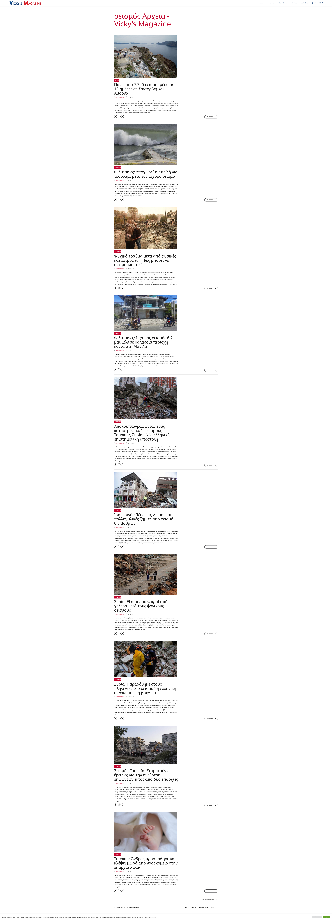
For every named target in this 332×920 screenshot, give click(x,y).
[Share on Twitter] (119, 116)
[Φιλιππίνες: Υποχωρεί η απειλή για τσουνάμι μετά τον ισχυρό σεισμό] (166, 144)
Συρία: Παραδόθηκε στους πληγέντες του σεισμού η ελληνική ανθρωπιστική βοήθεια (145, 688)
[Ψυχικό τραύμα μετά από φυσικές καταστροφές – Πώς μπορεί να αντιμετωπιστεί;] (166, 228)
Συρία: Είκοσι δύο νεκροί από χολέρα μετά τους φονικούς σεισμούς (141, 606)
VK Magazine (120, 97)
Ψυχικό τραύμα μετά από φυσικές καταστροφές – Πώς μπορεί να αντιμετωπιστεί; (145, 260)
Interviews (261, 3)
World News (304, 3)
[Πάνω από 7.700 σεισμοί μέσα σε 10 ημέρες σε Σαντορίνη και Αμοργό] (166, 56)
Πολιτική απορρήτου (190, 907)
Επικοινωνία (214, 907)
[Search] (322, 3)
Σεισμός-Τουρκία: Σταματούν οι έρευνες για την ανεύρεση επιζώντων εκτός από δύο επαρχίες (146, 775)
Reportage (272, 3)
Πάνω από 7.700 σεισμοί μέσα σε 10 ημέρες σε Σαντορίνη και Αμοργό (144, 89)
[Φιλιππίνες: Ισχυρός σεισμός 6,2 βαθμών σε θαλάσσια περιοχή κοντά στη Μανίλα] (166, 313)
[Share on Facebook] (115, 116)
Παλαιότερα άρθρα (208, 899)
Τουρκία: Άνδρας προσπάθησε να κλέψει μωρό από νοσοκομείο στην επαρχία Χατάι (146, 863)
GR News (294, 3)
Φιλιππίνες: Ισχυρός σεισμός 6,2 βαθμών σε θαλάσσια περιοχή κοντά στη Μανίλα (143, 342)
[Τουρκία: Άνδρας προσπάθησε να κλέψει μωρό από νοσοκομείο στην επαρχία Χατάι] (166, 832)
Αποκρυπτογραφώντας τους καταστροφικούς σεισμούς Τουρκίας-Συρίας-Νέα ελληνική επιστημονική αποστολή (142, 433)
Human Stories (283, 3)
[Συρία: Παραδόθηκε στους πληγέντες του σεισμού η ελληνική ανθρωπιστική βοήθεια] (166, 659)
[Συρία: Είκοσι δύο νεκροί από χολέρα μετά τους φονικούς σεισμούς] (166, 574)
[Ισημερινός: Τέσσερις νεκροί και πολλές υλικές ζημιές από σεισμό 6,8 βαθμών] (166, 490)
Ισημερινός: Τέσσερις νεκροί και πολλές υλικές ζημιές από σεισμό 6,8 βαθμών (143, 519)
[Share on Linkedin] (122, 116)
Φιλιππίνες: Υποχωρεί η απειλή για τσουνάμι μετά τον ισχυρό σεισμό (146, 174)
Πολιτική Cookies (203, 907)
